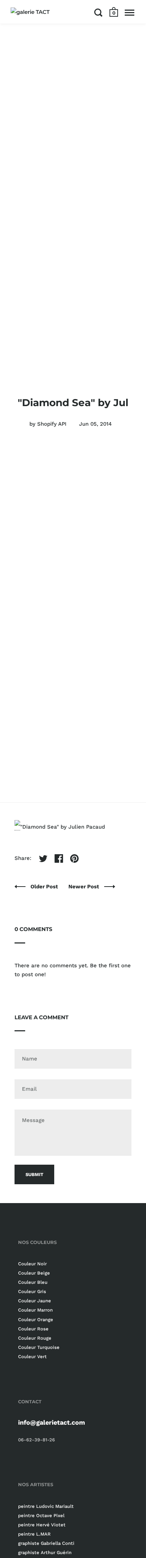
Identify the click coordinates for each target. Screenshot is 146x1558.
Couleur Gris (32, 1291)
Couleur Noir (32, 1263)
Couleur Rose (33, 1328)
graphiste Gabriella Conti (46, 1543)
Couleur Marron (35, 1310)
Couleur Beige (34, 1273)
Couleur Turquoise (39, 1347)
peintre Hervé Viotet (42, 1524)
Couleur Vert (32, 1356)
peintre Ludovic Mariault (46, 1506)
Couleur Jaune (34, 1300)
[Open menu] (129, 12)
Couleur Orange (35, 1319)
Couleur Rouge (34, 1338)
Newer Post (84, 886)
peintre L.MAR (34, 1534)
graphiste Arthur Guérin (45, 1552)
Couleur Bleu (32, 1282)
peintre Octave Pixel (41, 1515)
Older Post (45, 886)
